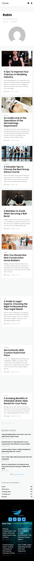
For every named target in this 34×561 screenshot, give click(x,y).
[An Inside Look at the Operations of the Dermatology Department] (17, 105)
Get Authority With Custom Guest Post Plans (14, 353)
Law (5, 208)
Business (6, 164)
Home (5, 252)
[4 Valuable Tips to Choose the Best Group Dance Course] (17, 153)
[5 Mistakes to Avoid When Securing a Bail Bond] (17, 198)
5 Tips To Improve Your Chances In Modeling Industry (16, 74)
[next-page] (13, 423)
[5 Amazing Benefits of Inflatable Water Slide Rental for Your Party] (17, 385)
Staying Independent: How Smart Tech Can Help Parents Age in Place (9, 533)
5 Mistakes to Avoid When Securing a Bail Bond (15, 213)
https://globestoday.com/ (10, 19)
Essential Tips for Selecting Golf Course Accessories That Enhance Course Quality (24, 534)
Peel (3, 539)
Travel (6, 395)
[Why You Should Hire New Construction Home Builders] (17, 242)
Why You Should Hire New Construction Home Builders (15, 258)
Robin (8, 91)
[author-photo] (5, 92)
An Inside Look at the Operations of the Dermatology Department (15, 121)
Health (6, 115)
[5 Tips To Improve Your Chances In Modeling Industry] (17, 58)
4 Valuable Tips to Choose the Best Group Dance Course (16, 169)
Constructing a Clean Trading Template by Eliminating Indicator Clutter (8, 549)
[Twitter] (24, 519)
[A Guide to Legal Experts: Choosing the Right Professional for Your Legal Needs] (17, 288)
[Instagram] (15, 519)
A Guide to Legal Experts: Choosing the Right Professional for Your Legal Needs (16, 305)
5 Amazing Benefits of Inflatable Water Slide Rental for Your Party (16, 401)
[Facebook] (10, 519)
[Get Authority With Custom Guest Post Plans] (17, 337)
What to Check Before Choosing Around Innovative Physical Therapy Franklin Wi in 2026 (16, 466)
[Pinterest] (19, 519)
